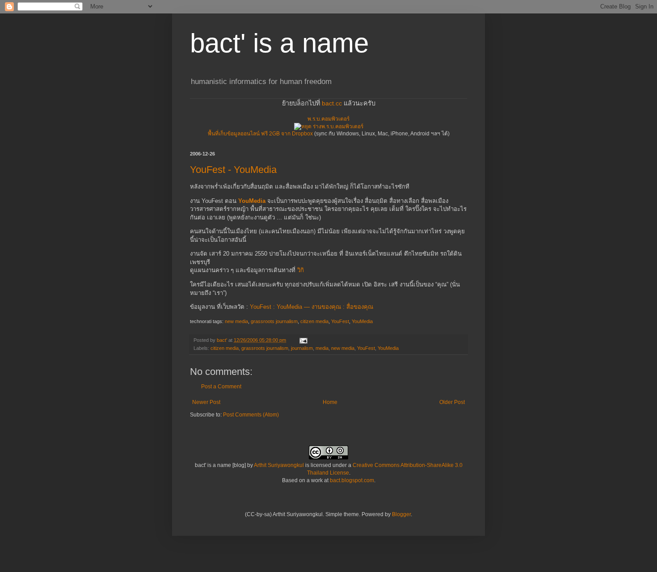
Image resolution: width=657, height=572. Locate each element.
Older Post (452, 402)
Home (330, 402)
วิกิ (300, 270)
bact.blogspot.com (352, 480)
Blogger (401, 514)
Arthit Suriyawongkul (279, 465)
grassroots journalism (274, 321)
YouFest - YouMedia (233, 169)
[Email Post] (303, 340)
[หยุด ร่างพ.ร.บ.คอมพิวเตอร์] (328, 126)
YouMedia (251, 201)
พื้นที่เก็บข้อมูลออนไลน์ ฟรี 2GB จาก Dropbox (260, 133)
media (322, 348)
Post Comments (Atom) (251, 415)
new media (236, 321)
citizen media (314, 321)
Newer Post (206, 402)
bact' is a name (279, 43)
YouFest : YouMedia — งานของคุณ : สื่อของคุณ (311, 306)
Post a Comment (221, 386)
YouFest (340, 321)
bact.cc (332, 103)
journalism (302, 348)
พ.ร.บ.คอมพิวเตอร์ (328, 119)
